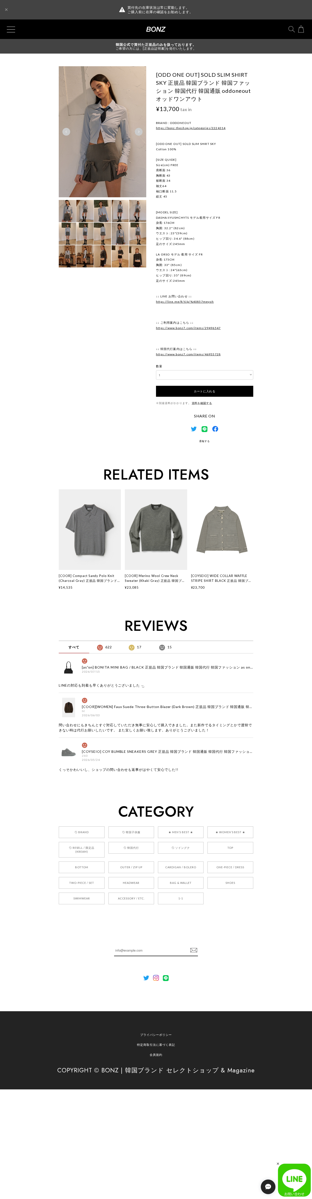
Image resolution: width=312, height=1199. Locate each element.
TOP (230, 847)
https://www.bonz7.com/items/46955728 (188, 354)
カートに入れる (204, 391)
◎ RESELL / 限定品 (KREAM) (81, 849)
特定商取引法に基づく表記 (156, 1045)
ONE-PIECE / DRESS (230, 867)
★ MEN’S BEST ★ (180, 832)
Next (139, 132)
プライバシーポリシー (156, 1035)
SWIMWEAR (81, 898)
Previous (66, 132)
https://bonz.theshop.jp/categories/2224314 (190, 128)
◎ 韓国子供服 (131, 832)
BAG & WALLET (181, 882)
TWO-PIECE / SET (81, 882)
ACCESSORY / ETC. (131, 898)
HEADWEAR (131, 882)
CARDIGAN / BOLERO (180, 867)
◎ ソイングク (181, 847)
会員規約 (156, 1055)
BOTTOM (81, 867)
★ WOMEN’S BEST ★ (230, 832)
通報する (204, 441)
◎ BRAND (82, 832)
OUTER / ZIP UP (131, 867)
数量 (159, 366)
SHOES (230, 882)
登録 (194, 950)
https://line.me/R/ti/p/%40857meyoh (185, 301)
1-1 (180, 898)
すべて (73, 647)
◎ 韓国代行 (131, 847)
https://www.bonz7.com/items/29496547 (188, 328)
